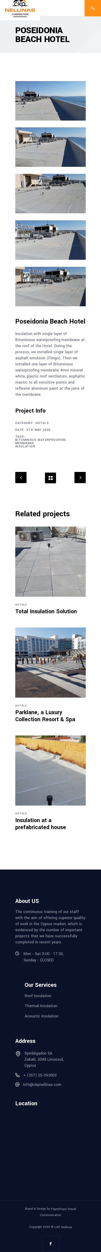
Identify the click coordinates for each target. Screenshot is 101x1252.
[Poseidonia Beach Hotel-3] (50, 240)
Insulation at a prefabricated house (40, 824)
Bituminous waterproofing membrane (40, 441)
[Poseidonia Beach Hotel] (50, 101)
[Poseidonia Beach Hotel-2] (50, 193)
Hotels (42, 423)
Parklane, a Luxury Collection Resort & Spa (45, 716)
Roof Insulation (38, 995)
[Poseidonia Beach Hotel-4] (50, 286)
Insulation (25, 446)
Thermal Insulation (41, 1006)
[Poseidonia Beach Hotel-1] (50, 147)
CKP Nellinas (63, 1227)
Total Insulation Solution (46, 611)
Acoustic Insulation (41, 1016)
